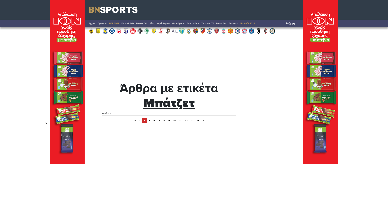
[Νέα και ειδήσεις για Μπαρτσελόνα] (196, 30)
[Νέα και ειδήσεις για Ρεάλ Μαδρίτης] (189, 30)
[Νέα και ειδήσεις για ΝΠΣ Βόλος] (119, 30)
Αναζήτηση (290, 23)
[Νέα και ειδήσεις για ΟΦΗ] (140, 30)
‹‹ (135, 120)
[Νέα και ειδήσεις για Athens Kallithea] (175, 30)
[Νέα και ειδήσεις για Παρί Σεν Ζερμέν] (251, 30)
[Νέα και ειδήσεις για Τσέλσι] (237, 30)
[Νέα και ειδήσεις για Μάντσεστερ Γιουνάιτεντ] (230, 30)
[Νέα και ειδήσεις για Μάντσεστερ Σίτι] (209, 30)
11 (180, 120)
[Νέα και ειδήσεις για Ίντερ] (272, 30)
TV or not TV (207, 23)
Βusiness (233, 23)
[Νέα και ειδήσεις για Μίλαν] (265, 30)
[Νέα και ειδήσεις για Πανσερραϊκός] (161, 30)
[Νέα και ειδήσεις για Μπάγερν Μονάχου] (244, 30)
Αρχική (92, 23)
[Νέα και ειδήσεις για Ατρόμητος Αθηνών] (112, 30)
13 (192, 120)
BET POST (114, 23)
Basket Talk (141, 23)
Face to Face (193, 23)
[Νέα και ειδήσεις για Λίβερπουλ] (223, 30)
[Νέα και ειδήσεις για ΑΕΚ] (91, 30)
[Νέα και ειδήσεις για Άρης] (98, 30)
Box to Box (221, 23)
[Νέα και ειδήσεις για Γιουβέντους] (258, 30)
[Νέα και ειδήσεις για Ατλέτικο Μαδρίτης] (203, 30)
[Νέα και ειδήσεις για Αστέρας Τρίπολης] (105, 30)
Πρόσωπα (102, 23)
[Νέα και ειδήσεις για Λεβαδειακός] (182, 30)
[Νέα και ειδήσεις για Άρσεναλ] (216, 30)
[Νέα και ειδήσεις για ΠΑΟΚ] (168, 30)
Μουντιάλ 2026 (247, 23)
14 (198, 120)
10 (174, 120)
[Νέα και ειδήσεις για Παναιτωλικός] (154, 30)
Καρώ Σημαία (163, 23)
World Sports (178, 23)
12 (186, 120)
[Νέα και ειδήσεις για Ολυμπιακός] (133, 30)
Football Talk (127, 23)
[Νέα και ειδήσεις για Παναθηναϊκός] (147, 30)
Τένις (152, 23)
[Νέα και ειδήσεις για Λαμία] (126, 30)
